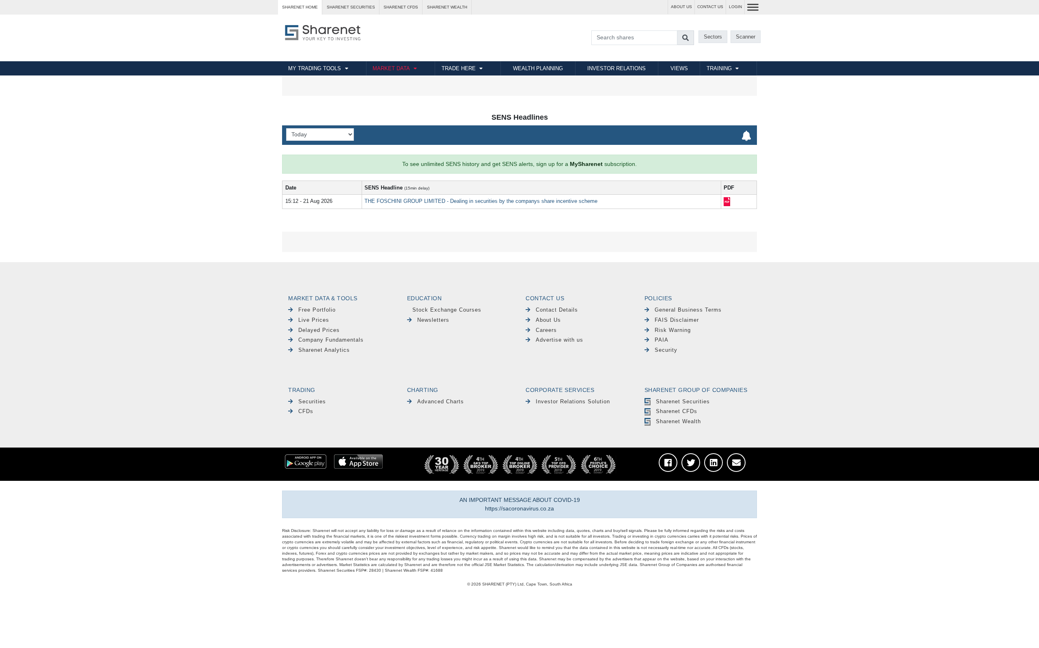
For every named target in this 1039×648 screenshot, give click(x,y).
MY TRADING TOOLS (314, 68)
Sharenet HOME (300, 7)
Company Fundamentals (331, 340)
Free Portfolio (317, 310)
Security (666, 350)
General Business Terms (688, 310)
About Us (548, 320)
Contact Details (557, 310)
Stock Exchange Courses (446, 310)
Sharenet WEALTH (447, 7)
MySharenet (586, 164)
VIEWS (679, 68)
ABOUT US (681, 6)
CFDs (305, 411)
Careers (546, 330)
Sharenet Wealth (678, 421)
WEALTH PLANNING (538, 68)
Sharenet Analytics (324, 350)
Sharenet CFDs (401, 7)
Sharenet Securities (683, 401)
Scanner (745, 37)
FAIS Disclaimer (677, 320)
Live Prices (313, 320)
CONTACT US (710, 6)
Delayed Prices (319, 330)
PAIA (661, 340)
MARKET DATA (391, 68)
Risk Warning (673, 330)
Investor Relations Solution (573, 401)
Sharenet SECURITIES (351, 7)
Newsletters (433, 320)
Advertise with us (559, 340)
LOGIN (735, 6)
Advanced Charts (440, 401)
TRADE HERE (459, 68)
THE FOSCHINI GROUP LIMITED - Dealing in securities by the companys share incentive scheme (480, 201)
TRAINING (719, 68)
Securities (312, 401)
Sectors (713, 37)
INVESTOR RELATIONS (616, 68)
